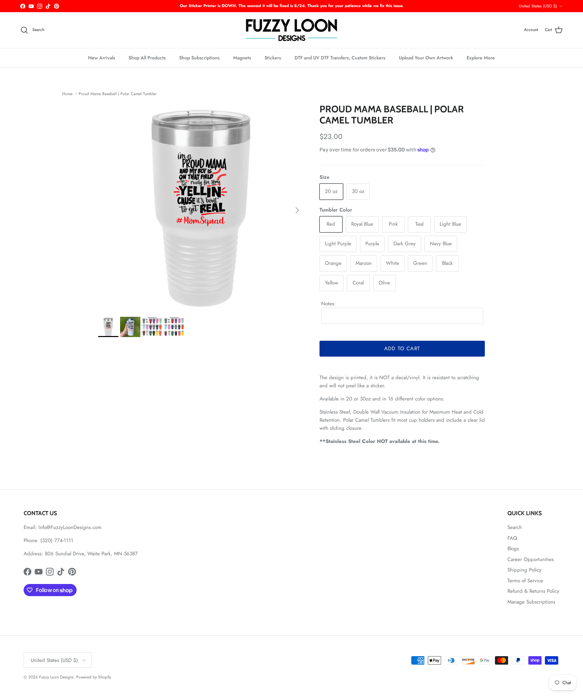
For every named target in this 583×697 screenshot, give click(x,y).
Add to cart (402, 348)
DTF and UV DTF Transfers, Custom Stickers (340, 57)
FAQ (512, 538)
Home (67, 94)
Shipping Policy (524, 570)
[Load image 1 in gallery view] (201, 207)
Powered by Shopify (93, 677)
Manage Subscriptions (531, 602)
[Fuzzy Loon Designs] (291, 30)
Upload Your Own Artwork (426, 57)
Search (514, 527)
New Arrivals (101, 57)
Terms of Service (525, 580)
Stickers (273, 57)
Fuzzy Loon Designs (56, 677)
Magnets (242, 57)
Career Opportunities (530, 559)
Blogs (513, 548)
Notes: (328, 303)
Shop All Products (147, 57)
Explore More (481, 57)
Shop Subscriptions (199, 57)
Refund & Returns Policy (533, 591)
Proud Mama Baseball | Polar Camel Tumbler (118, 94)
